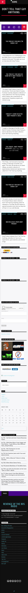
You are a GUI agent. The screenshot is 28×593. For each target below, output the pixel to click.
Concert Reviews (5, 534)
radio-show (10, 177)
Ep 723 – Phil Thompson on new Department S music (10, 449)
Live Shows (4, 548)
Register (3, 394)
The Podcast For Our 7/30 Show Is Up (14, 186)
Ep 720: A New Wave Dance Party (11, 462)
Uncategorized (4, 561)
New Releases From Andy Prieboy (14, 223)
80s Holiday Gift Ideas (6, 525)
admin (4, 51)
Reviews (3, 557)
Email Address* (4, 311)
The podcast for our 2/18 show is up (14, 42)
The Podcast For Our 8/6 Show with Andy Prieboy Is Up (14, 76)
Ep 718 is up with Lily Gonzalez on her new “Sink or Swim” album (13, 469)
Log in (2, 396)
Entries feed (4, 398)
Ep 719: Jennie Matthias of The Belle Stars (13, 465)
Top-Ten (3, 559)
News (16, 67)
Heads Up (9, 139)
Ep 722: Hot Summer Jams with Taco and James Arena (13, 454)
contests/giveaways (6, 537)
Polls (2, 552)
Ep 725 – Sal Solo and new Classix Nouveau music (14, 438)
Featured (3, 539)
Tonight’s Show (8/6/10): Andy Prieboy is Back (14, 115)
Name (2, 318)
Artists (4, 33)
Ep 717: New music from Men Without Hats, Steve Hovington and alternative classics (13, 475)
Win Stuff (3, 563)
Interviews (10, 33)
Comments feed (5, 400)
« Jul (2, 428)
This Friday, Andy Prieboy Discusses (14, 149)
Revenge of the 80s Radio (9, 435)
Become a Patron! (5, 334)
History (3, 543)
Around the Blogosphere (7, 528)
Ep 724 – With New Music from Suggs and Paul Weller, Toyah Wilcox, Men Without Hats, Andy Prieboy (13, 444)
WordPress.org (5, 402)
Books (3, 532)
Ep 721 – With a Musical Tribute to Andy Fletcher (13, 458)
